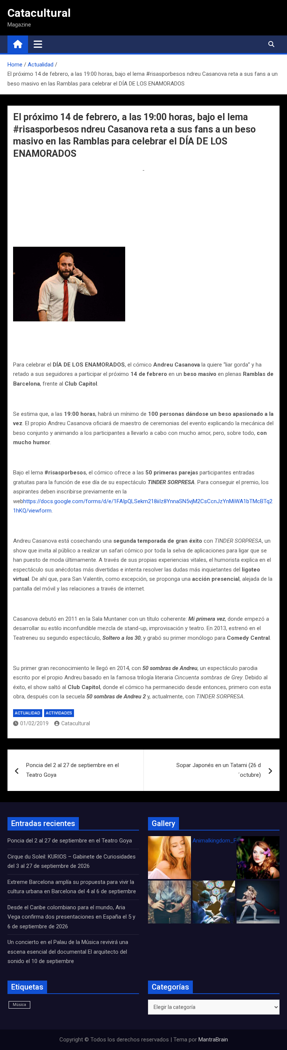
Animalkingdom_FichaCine (224, 840)
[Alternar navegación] (38, 44)
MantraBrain (213, 1039)
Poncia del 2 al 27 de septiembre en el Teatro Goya (72, 770)
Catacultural (39, 12)
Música (19, 1004)
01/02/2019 (34, 723)
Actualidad (27, 713)
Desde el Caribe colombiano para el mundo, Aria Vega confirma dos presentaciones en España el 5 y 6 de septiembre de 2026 (71, 917)
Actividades (59, 713)
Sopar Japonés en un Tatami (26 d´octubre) (218, 770)
